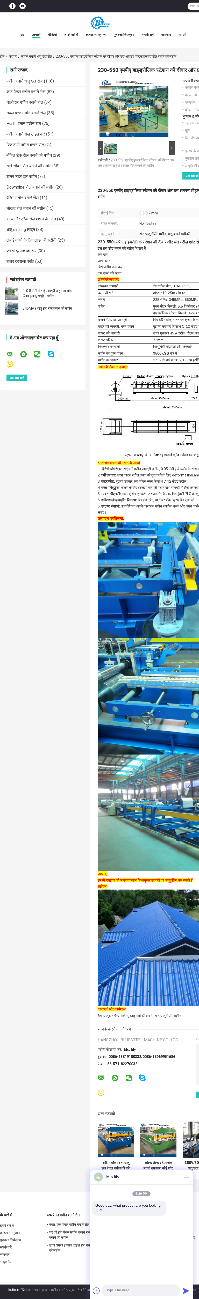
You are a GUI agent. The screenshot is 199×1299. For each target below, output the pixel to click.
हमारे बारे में (71, 35)
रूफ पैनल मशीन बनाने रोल (26, 91)
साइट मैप (6, 1262)
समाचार (166, 35)
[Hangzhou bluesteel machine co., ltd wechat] (40, 354)
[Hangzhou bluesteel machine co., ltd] (99, 23)
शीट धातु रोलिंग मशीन (167, 1016)
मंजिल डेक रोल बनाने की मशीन (29, 155)
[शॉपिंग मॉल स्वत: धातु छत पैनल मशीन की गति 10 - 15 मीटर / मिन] (116, 1140)
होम (2, 56)
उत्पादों (36, 35)
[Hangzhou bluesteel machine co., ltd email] (12, 354)
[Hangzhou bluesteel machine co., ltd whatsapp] (26, 354)
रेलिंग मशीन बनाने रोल (22, 197)
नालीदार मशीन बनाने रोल (24, 102)
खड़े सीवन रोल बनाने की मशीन (28, 165)
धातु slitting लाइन (20, 229)
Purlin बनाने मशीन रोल (23, 123)
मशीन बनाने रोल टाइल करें (25, 134)
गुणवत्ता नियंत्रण (123, 35)
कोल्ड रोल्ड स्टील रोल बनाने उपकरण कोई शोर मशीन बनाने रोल (158, 1165)
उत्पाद (13, 56)
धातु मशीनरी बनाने (141, 1016)
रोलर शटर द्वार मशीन (21, 176)
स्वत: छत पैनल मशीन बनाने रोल (69, 1224)
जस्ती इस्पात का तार (21, 250)
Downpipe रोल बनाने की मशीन (30, 187)
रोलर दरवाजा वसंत (20, 261)
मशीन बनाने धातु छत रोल (36, 56)
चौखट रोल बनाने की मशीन (25, 208)
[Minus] (186, 1177)
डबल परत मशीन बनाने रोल (26, 112)
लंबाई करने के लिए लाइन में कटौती (31, 240)
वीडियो (52, 35)
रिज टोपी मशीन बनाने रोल (25, 144)
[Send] (186, 1290)
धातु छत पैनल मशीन (115, 1016)
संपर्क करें (148, 35)
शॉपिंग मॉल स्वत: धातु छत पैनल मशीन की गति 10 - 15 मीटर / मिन (116, 1165)
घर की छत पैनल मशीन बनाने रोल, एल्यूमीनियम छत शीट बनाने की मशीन (83, 1235)
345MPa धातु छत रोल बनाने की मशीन (47, 308)
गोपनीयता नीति (15, 1290)
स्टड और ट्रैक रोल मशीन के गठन (31, 218)
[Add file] (96, 1290)
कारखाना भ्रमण (96, 35)
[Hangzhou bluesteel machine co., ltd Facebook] (12, 6)
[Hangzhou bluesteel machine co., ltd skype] (54, 354)
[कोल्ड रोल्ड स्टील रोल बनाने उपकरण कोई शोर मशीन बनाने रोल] (158, 1140)
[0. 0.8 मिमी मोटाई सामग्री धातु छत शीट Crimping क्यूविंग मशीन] (12, 293)
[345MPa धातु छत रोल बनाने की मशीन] (12, 308)
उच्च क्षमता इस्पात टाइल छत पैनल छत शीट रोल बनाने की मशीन (83, 1247)
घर (22, 35)
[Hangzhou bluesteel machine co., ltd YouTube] (22, 6)
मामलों (182, 35)
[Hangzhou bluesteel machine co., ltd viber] (13, 364)
